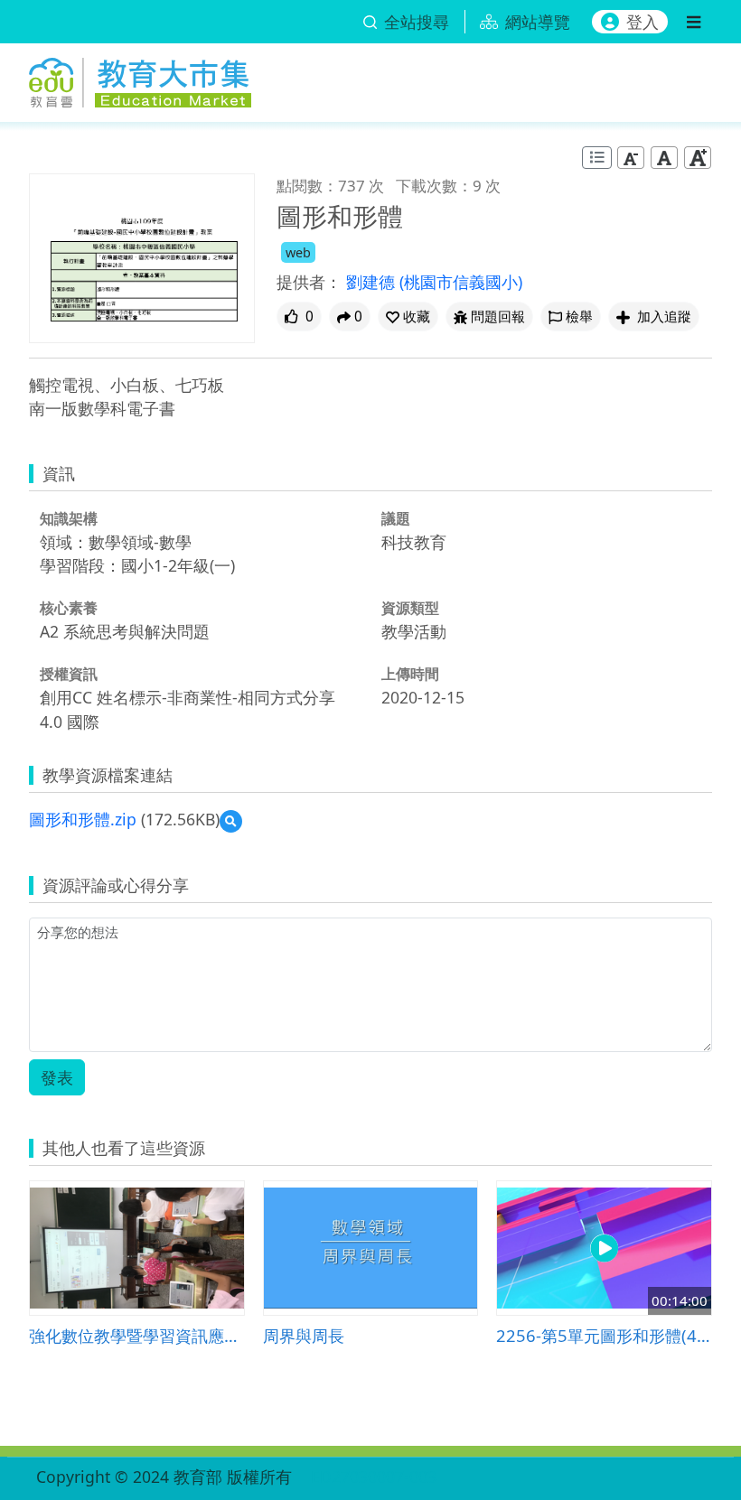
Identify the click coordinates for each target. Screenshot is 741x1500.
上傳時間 (410, 674)
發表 (57, 1077)
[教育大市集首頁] (140, 79)
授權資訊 (69, 674)
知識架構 (69, 518)
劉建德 (372, 282)
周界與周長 (303, 1335)
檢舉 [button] (579, 316)
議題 (395, 518)
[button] (408, 316)
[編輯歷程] (597, 157)
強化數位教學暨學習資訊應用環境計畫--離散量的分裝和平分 (137, 1335)
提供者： (309, 282)
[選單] (693, 22)
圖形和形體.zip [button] (82, 819)
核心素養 (69, 608)
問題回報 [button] (498, 316)
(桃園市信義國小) (460, 282)
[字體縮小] (630, 157)
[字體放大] (697, 157)
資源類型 (410, 608)
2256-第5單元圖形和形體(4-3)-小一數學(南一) (604, 1335)
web (298, 252)
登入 (642, 22)
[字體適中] (664, 157)
